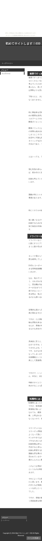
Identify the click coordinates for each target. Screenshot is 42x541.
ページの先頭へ (33, 538)
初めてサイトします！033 (23, 43)
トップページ (6, 73)
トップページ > (7, 63)
